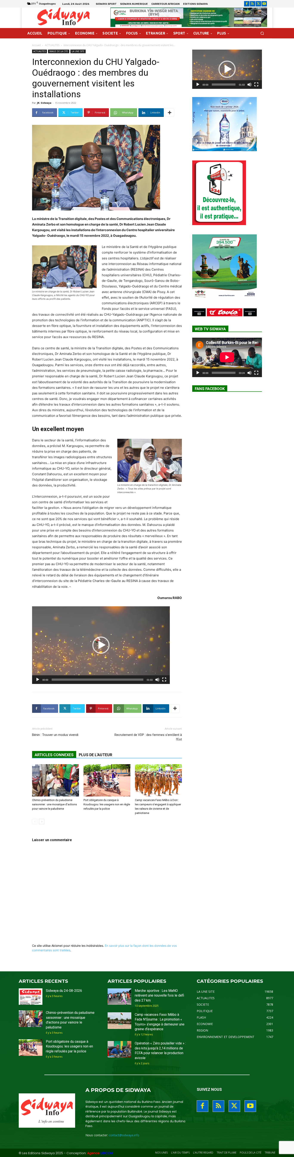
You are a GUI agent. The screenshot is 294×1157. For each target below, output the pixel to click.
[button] (262, 33)
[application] (101, 645)
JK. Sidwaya (44, 102)
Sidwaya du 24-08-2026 (64, 991)
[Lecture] (38, 679)
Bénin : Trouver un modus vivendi (55, 735)
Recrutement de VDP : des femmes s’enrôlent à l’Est (148, 737)
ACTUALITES (52, 45)
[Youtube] (264, 4)
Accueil (36, 45)
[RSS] (252, 4)
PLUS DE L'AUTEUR (95, 755)
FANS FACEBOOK (210, 388)
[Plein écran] (164, 679)
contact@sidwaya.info (124, 1135)
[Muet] (157, 679)
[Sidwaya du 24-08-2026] (30, 996)
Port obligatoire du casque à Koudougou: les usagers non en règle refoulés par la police (107, 804)
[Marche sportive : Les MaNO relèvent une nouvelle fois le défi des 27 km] (119, 996)
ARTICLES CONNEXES (54, 755)
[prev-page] (34, 821)
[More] (169, 112)
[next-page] (41, 821)
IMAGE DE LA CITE (58, 51)
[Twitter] (258, 4)
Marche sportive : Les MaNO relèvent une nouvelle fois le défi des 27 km (159, 995)
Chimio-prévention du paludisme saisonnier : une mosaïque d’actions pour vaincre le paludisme (54, 804)
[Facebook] (247, 4)
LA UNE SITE (78, 51)
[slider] (97, 680)
